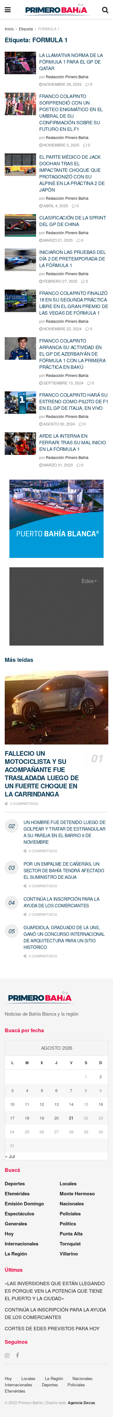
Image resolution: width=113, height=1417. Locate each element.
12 (42, 1104)
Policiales (70, 1213)
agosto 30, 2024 (58, 423)
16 (101, 1104)
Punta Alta (71, 1233)
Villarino (69, 1253)
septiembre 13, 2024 (62, 382)
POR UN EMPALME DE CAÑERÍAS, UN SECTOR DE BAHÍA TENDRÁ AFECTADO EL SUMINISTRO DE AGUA (64, 870)
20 (56, 1118)
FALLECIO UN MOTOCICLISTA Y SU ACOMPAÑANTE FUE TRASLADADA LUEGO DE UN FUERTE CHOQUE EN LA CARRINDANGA (41, 773)
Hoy (9, 1233)
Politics (68, 1223)
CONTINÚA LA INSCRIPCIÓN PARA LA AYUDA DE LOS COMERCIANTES (61, 902)
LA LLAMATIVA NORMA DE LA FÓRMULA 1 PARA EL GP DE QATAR (71, 61)
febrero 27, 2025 (60, 281)
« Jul (10, 1156)
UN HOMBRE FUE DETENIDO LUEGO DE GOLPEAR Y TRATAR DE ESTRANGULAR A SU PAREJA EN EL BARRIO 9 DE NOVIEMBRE (64, 832)
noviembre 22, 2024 (62, 328)
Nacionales (72, 1203)
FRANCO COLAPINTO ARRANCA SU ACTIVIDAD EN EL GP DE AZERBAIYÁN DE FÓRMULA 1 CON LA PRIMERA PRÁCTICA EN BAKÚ (72, 353)
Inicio (9, 28)
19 (42, 1118)
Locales (68, 1183)
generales (16, 1223)
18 (27, 1118)
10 (12, 1104)
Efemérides (17, 1193)
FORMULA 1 (49, 28)
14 (71, 1104)
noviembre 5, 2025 (60, 144)
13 (56, 1104)
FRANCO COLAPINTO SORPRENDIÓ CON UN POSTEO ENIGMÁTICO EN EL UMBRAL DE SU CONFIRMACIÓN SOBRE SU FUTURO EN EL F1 (71, 112)
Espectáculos (19, 1213)
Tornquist (70, 1243)
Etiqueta (26, 28)
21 (71, 1118)
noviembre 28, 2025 (62, 84)
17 (12, 1118)
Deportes (15, 1183)
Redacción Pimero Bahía (67, 76)
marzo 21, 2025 (57, 240)
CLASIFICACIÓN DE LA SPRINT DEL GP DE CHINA (72, 220)
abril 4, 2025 (55, 205)
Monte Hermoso (77, 1193)
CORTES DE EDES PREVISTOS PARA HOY (52, 1328)
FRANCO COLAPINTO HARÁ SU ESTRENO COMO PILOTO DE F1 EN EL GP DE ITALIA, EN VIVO (73, 401)
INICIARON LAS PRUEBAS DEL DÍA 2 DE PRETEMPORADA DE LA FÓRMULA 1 (72, 258)
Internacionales (21, 1243)
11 (27, 1104)
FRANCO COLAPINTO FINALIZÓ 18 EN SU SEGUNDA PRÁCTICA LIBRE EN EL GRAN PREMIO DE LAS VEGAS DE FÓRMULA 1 (73, 303)
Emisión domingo (24, 1203)
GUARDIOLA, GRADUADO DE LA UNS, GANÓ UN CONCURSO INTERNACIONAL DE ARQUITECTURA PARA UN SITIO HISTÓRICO (64, 937)
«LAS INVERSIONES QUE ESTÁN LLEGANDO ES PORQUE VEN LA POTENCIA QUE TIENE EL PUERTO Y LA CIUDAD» (55, 1290)
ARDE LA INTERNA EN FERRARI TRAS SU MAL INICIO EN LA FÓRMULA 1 (72, 442)
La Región (16, 1253)
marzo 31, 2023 (57, 464)
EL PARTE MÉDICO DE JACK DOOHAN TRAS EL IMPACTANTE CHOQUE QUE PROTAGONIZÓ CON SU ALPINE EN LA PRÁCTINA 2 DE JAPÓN (72, 173)
